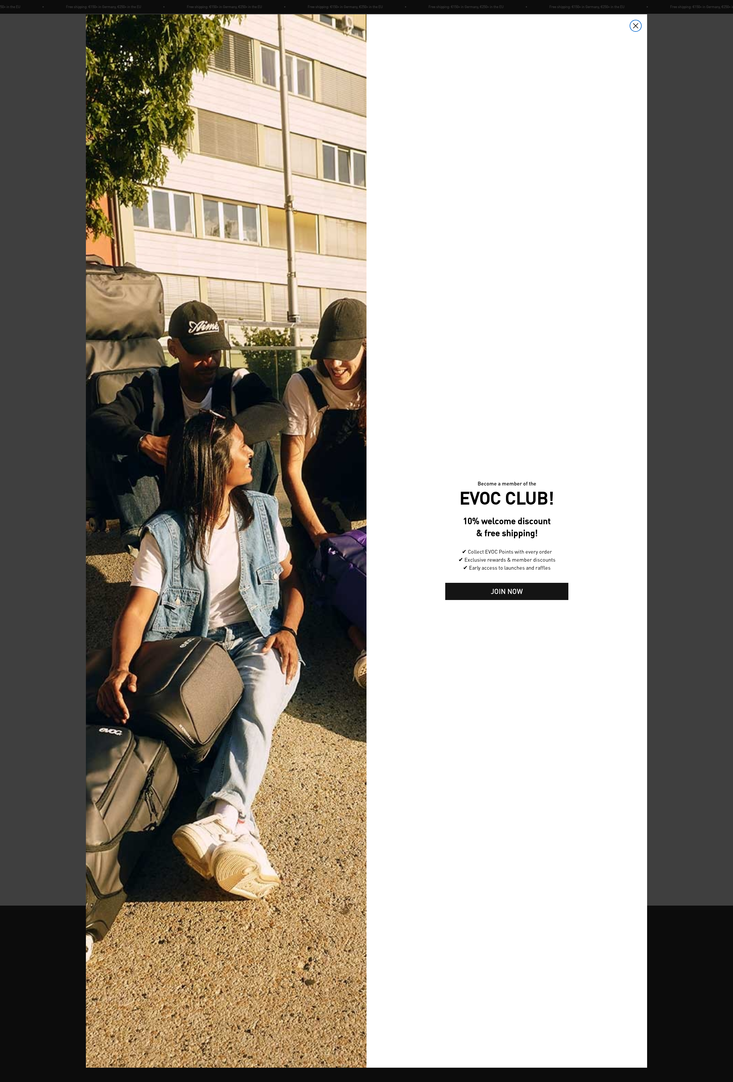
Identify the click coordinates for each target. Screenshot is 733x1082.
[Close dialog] (635, 26)
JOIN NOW (507, 591)
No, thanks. (507, 609)
